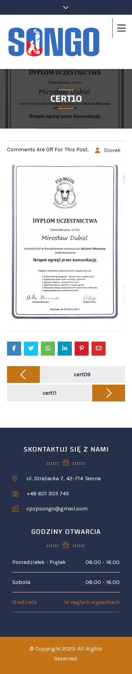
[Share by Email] (99, 349)
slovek (112, 150)
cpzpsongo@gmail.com (57, 508)
